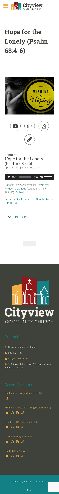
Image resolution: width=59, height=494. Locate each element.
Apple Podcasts (25, 199)
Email (9, 202)
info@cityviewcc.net (16, 358)
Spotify (40, 199)
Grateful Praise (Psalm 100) (18, 436)
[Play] (8, 176)
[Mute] (41, 176)
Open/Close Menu (6, 5)
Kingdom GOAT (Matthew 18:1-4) (21, 422)
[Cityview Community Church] (26, 5)
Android (50, 199)
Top (29, 490)
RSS (16, 202)
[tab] (29, 217)
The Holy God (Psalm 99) (17, 451)
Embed (20, 192)
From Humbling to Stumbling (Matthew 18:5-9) (28, 407)
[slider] (48, 176)
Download (20, 188)
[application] (29, 177)
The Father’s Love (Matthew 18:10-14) (23, 393)
